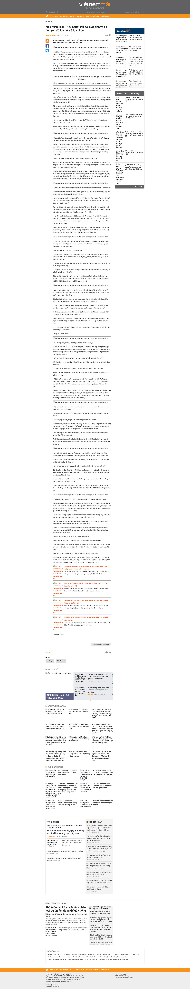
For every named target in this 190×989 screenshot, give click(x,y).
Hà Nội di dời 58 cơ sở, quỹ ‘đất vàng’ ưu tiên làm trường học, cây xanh (66, 832)
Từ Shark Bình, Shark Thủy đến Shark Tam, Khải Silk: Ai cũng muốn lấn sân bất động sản (134, 134)
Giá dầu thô (91, 954)
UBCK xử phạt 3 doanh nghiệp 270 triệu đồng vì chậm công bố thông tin (136, 72)
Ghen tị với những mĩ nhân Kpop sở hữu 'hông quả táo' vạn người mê (67, 803)
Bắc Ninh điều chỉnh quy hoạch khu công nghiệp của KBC (134, 152)
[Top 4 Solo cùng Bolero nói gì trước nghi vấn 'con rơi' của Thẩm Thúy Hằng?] (86, 775)
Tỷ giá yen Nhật (134, 954)
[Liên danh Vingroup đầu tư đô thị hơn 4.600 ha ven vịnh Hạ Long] (120, 104)
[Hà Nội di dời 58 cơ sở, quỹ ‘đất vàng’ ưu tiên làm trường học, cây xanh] (66, 826)
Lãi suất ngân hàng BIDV (76, 959)
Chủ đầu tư (80, 16)
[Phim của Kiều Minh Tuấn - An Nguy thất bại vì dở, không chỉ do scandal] (79, 741)
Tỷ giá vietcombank (54, 957)
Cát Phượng (50, 661)
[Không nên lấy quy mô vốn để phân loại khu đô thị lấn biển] (52, 843)
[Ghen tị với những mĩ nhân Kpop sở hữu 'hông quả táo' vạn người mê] (51, 804)
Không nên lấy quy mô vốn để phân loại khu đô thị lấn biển (72, 841)
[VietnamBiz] (123, 31)
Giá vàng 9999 (65, 954)
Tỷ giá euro (115, 954)
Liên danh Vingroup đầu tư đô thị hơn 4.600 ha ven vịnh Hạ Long (134, 99)
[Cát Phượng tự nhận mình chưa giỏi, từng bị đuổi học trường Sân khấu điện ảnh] (56, 713)
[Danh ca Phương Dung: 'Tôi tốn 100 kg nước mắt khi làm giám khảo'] (86, 790)
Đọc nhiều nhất (94, 822)
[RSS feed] (57, 12)
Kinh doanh (105, 16)
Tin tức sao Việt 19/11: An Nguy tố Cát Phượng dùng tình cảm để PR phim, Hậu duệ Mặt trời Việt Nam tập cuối (101, 756)
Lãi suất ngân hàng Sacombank (57, 959)
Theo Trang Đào (51, 35)
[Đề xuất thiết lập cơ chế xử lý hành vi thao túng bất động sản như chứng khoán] (51, 931)
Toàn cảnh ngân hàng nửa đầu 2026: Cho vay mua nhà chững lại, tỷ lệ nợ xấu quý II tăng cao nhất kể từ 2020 (136, 61)
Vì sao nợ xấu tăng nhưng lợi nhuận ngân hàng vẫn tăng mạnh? (135, 37)
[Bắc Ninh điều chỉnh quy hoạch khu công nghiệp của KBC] (120, 155)
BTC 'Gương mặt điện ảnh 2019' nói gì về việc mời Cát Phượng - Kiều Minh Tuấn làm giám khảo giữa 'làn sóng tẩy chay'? (102, 728)
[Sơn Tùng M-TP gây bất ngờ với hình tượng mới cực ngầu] (51, 775)
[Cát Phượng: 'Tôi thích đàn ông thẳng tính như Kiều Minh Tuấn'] (79, 713)
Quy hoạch (54, 16)
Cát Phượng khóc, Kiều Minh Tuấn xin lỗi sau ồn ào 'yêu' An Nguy (98, 690)
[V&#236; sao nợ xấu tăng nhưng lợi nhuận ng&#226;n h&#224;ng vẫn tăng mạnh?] (122, 39)
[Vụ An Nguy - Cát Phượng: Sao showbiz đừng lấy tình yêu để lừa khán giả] (81, 678)
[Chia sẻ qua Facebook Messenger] (47, 50)
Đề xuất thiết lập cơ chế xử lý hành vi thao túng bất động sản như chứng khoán (98, 866)
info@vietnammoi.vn (54, 985)
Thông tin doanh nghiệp (128, 94)
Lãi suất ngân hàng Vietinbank (96, 959)
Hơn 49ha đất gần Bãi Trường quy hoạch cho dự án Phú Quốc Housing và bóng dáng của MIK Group (133, 167)
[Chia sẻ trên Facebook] (47, 46)
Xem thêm (139, 187)
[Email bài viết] (109, 35)
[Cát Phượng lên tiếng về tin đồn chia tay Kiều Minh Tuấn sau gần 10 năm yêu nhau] (58, 630)
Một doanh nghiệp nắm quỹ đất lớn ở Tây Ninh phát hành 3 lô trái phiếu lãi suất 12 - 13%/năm (99, 838)
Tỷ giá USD (124, 954)
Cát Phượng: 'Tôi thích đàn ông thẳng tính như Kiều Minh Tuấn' (79, 726)
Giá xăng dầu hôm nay (79, 954)
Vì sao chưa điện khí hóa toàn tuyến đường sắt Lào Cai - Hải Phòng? (135, 84)
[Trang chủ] (47, 16)
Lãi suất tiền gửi (103, 957)
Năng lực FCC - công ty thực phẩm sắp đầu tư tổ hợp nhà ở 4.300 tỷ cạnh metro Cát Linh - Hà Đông (99, 828)
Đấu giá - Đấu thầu (92, 16)
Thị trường (64, 16)
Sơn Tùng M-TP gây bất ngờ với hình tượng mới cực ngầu (67, 772)
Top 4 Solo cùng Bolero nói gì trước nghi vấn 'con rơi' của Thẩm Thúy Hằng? (103, 772)
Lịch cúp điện (66, 957)
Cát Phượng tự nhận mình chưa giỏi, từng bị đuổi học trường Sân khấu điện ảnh (55, 726)
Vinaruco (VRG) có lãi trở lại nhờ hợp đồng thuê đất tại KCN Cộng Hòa (134, 116)
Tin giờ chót (53, 822)
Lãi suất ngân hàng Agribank (119, 957)
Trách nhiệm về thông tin (52, 986)
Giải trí (49, 22)
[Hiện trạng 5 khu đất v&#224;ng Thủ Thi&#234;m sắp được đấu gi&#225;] (122, 50)
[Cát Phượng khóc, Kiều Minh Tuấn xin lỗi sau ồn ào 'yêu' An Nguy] (81, 691)
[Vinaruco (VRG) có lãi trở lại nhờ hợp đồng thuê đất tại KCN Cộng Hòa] (120, 121)
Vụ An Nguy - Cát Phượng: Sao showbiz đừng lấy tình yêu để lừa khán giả (98, 676)
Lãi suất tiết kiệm (91, 957)
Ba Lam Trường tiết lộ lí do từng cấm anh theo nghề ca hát (103, 803)
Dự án (72, 16)
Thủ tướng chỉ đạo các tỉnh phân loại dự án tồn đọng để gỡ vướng (66, 909)
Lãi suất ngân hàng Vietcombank (117, 959)
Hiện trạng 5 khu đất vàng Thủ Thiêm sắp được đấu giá (135, 48)
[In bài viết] (106, 35)
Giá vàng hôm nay (53, 954)
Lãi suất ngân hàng (78, 957)
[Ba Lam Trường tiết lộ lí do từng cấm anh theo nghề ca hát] (86, 804)
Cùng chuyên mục (54, 767)
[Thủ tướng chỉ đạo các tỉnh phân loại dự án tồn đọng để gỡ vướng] (67, 915)
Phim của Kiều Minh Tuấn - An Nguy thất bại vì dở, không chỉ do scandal (79, 754)
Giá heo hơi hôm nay (103, 954)
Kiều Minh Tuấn (61, 661)
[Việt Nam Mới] (95, 5)
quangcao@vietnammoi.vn (125, 977)
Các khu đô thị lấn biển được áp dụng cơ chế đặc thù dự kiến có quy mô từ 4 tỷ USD (99, 849)
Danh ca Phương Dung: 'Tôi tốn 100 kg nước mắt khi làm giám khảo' (102, 786)
